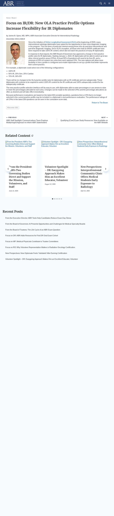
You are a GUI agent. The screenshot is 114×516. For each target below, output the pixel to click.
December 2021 (12, 107)
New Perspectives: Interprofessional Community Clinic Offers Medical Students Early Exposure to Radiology (91, 176)
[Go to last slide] (8, 169)
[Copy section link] (32, 136)
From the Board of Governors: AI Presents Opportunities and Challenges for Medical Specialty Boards (45, 224)
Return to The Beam (100, 103)
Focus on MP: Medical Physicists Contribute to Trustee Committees (31, 241)
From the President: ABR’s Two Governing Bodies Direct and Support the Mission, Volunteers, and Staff (20, 176)
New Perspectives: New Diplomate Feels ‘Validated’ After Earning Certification (36, 253)
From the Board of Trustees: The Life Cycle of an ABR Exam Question (32, 230)
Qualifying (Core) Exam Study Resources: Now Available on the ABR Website (84, 120)
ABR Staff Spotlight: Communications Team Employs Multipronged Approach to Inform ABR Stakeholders (27, 120)
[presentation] (21, 151)
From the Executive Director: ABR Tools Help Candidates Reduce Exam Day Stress (38, 218)
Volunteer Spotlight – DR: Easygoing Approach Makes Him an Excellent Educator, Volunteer (56, 173)
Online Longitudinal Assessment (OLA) (60, 42)
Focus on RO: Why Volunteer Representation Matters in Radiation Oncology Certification (40, 247)
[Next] (106, 169)
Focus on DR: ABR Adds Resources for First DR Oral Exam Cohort (31, 236)
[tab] (52, 198)
